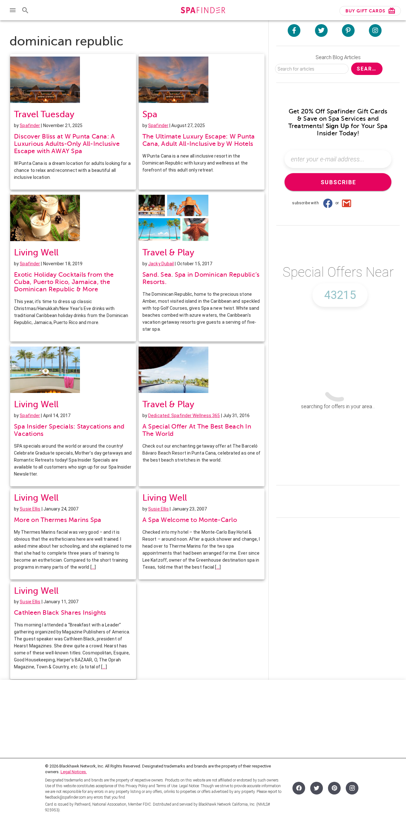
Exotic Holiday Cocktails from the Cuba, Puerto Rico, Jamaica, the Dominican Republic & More (64, 282)
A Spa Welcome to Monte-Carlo (189, 520)
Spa (149, 114)
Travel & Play (168, 252)
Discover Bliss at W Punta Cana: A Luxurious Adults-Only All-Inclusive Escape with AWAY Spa (67, 144)
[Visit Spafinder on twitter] (321, 30)
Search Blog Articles (338, 57)
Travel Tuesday (44, 114)
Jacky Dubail (161, 263)
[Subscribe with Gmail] (346, 203)
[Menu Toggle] (12, 10)
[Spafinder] (203, 11)
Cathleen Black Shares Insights (60, 612)
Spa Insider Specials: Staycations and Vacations (69, 430)
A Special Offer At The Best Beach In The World (196, 430)
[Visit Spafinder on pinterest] (348, 30)
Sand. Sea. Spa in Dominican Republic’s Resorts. (201, 278)
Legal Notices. (74, 771)
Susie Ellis (30, 508)
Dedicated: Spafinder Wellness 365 (184, 415)
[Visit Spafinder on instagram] (375, 30)
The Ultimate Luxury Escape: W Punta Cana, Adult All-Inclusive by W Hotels (198, 140)
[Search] (25, 10)
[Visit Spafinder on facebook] (294, 30)
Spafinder (30, 125)
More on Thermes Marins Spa (58, 520)
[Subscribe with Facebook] (327, 203)
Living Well (36, 252)
